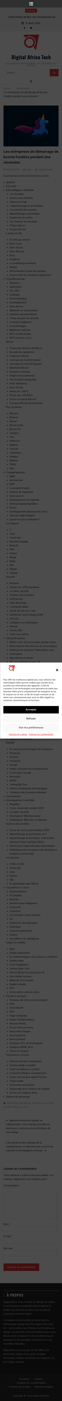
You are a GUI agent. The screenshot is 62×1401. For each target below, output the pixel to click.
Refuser (31, 718)
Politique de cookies (18, 734)
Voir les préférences (31, 727)
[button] (57, 670)
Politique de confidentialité (41, 734)
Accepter (31, 709)
